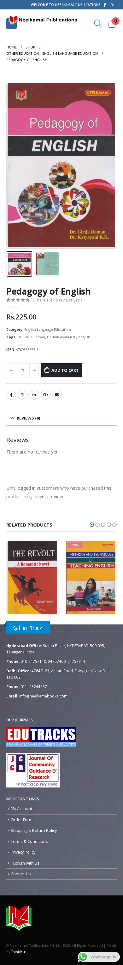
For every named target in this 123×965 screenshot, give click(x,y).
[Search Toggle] (98, 24)
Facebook (11, 395)
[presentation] (14, 165)
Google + (46, 395)
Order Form (21, 819)
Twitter (23, 395)
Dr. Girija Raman (31, 337)
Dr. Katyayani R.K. (61, 337)
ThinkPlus (18, 952)
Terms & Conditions (29, 841)
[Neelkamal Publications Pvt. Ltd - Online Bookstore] (19, 918)
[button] (92, 524)
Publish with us (25, 863)
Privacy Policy (23, 852)
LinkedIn (34, 395)
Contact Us (21, 874)
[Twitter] (113, 4)
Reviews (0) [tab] (28, 418)
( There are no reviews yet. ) (57, 300)
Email (57, 395)
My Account (21, 808)
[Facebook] (104, 4)
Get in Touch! (28, 628)
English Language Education (47, 329)
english (84, 337)
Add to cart (65, 370)
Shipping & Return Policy (34, 830)
